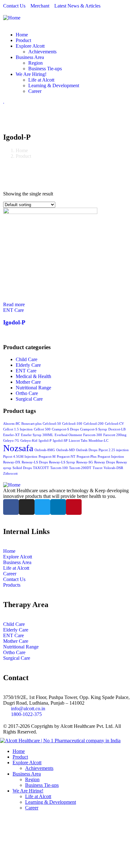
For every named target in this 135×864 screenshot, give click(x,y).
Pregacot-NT (66, 456)
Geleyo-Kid (28, 440)
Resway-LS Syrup (62, 462)
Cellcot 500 (42, 429)
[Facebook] (11, 507)
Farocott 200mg (115, 435)
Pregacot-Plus (86, 456)
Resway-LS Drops (35, 462)
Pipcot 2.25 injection (114, 450)
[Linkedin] (58, 507)
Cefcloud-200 (94, 423)
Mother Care (28, 382)
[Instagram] (27, 507)
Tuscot (97, 468)
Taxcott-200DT (80, 468)
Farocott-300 (92, 435)
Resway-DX (11, 462)
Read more (14, 304)
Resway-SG (84, 462)
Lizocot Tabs (78, 440)
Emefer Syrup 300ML (37, 435)
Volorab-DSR (113, 468)
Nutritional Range (33, 387)
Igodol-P (14, 322)
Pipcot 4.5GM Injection (20, 456)
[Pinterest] (74, 507)
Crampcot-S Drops (65, 429)
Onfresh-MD (65, 450)
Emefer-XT (11, 435)
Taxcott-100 (59, 468)
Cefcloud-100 (72, 423)
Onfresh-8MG (45, 450)
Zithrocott (10, 473)
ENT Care (13, 310)
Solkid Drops (22, 468)
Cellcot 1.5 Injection (18, 429)
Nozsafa (18, 448)
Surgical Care (29, 399)
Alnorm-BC (11, 423)
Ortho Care (27, 393)
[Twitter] (42, 507)
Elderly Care (28, 365)
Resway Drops (104, 462)
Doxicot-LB (117, 429)
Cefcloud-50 (52, 423)
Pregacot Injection (111, 456)
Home (22, 150)
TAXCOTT (41, 468)
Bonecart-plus (31, 423)
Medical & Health (33, 376)
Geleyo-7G (11, 440)
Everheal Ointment (68, 435)
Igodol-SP (60, 440)
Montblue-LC (98, 440)
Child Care (26, 359)
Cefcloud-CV (114, 423)
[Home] (11, 17)
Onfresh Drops (86, 450)
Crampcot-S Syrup (93, 429)
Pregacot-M (47, 456)
